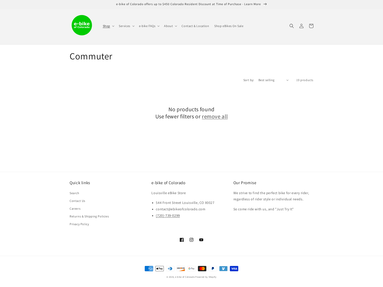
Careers (75, 209)
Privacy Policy (79, 224)
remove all (215, 116)
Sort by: (248, 80)
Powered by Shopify (206, 276)
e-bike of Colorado (185, 276)
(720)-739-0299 (168, 215)
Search (74, 193)
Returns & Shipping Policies (89, 216)
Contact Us (77, 201)
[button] (108, 26)
